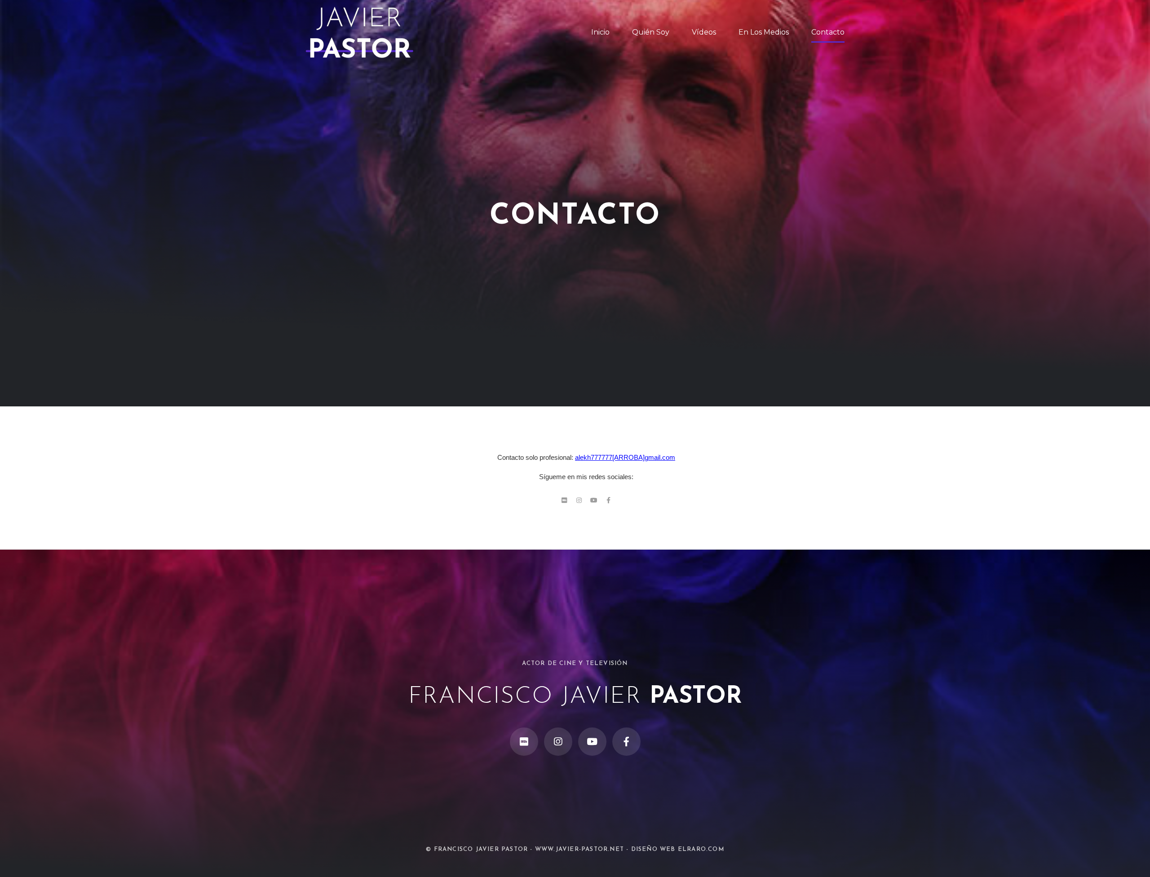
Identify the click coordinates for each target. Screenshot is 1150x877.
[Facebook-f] (608, 500)
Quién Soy (650, 32)
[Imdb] (564, 500)
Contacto (828, 32)
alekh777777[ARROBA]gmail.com (625, 457)
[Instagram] (579, 500)
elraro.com (701, 849)
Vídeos (704, 32)
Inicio (600, 32)
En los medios (764, 32)
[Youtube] (594, 500)
